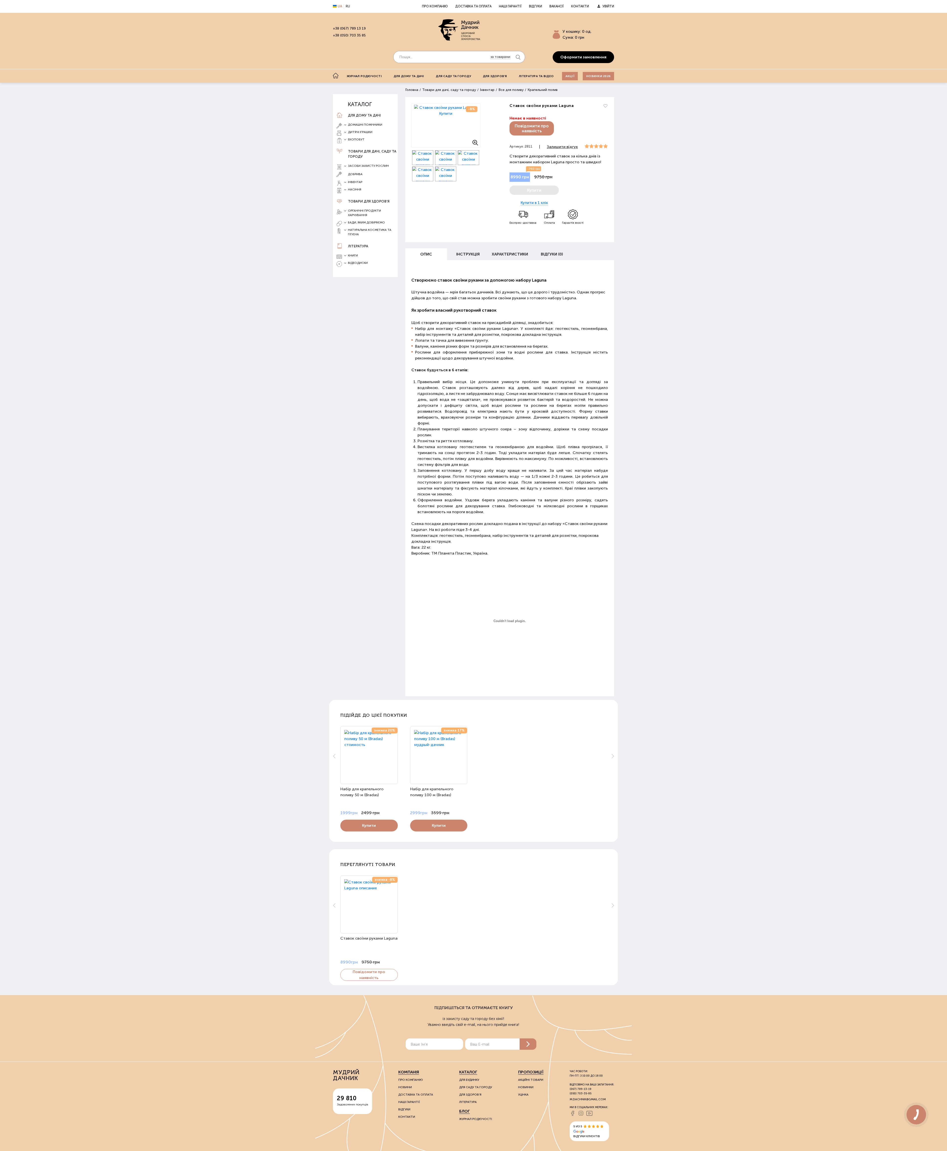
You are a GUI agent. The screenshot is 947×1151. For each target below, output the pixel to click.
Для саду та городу (453, 76)
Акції (569, 76)
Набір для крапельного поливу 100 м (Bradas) (431, 792)
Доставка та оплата (473, 6)
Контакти (580, 6)
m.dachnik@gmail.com (588, 1099)
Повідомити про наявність (532, 128)
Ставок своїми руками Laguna (369, 938)
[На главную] (335, 75)
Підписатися (528, 1044)
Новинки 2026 (598, 76)
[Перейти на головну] (459, 30)
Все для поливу (511, 90)
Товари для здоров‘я (368, 201)
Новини (405, 1087)
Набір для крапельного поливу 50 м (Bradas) (361, 792)
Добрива (355, 174)
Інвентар (487, 90)
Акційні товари (530, 1080)
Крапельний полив (543, 90)
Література (358, 246)
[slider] (596, 146)
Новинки (525, 1087)
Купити (369, 825)
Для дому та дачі (409, 76)
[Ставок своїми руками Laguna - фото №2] (423, 157)
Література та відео (536, 76)
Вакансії (556, 6)
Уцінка (523, 1094)
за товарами (500, 57)
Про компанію (435, 6)
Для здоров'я (495, 76)
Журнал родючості (364, 76)
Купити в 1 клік (534, 202)
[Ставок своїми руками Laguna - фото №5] (423, 174)
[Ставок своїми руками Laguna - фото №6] (445, 174)
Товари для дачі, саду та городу (372, 154)
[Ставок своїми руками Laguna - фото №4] (468, 157)
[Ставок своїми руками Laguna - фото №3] (445, 157)
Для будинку (469, 1080)
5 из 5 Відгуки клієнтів (586, 1131)
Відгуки (535, 6)
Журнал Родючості (475, 1119)
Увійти (608, 6)
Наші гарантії (510, 6)
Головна (411, 90)
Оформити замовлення (583, 57)
